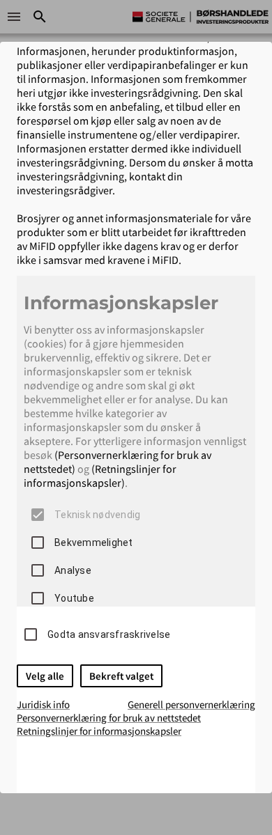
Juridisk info (43, 704)
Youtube (74, 598)
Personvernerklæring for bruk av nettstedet (109, 717)
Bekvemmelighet (93, 542)
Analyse (72, 570)
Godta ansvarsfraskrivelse (108, 634)
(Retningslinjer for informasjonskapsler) (100, 476)
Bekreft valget (121, 675)
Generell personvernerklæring (191, 704)
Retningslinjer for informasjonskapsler (99, 731)
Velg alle (45, 675)
